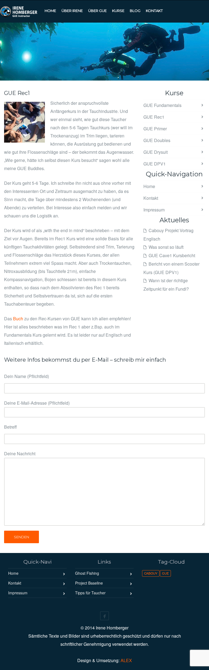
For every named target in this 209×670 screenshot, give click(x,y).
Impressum (154, 210)
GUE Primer (155, 128)
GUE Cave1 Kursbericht (172, 255)
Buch (18, 318)
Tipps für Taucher (90, 592)
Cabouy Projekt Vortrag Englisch (168, 234)
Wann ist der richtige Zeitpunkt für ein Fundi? (166, 284)
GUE (165, 573)
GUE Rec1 (153, 117)
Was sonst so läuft (166, 247)
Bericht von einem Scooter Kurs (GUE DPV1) (171, 268)
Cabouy (150, 573)
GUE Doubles (156, 140)
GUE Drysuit (155, 152)
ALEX (126, 660)
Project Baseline (89, 583)
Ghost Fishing (87, 573)
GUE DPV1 (154, 164)
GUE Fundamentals (162, 105)
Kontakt (150, 198)
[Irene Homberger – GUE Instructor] (21, 11)
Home (149, 186)
